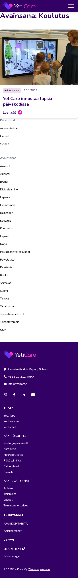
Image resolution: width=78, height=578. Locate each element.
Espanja (5, 197)
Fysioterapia (7, 205)
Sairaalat (5, 283)
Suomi (4, 291)
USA (3, 330)
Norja (3, 244)
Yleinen (4, 144)
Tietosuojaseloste (39, 569)
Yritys (9, 540)
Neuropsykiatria (13, 455)
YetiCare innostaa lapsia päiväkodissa (27, 101)
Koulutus (5, 221)
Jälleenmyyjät (12, 556)
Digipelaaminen (9, 190)
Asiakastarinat (9, 128)
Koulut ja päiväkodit (16, 443)
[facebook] (14, 394)
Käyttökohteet (16, 436)
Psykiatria (6, 267)
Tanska (4, 299)
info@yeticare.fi (17, 384)
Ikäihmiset (6, 213)
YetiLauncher (12, 421)
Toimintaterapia (9, 322)
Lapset (4, 236)
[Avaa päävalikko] (71, 6)
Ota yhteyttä (14, 549)
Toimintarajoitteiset (12, 314)
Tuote (8, 408)
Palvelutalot (7, 260)
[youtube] (33, 394)
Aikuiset (5, 166)
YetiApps (9, 416)
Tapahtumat (7, 306)
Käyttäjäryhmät (17, 481)
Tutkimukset (13, 515)
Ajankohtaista (16, 524)
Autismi (5, 174)
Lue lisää (10, 112)
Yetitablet (10, 427)
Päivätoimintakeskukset (15, 252)
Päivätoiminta (12, 461)
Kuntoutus (6, 228)
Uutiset (4, 136)
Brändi (4, 182)
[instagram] (5, 394)
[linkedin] (23, 394)
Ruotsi (4, 275)
